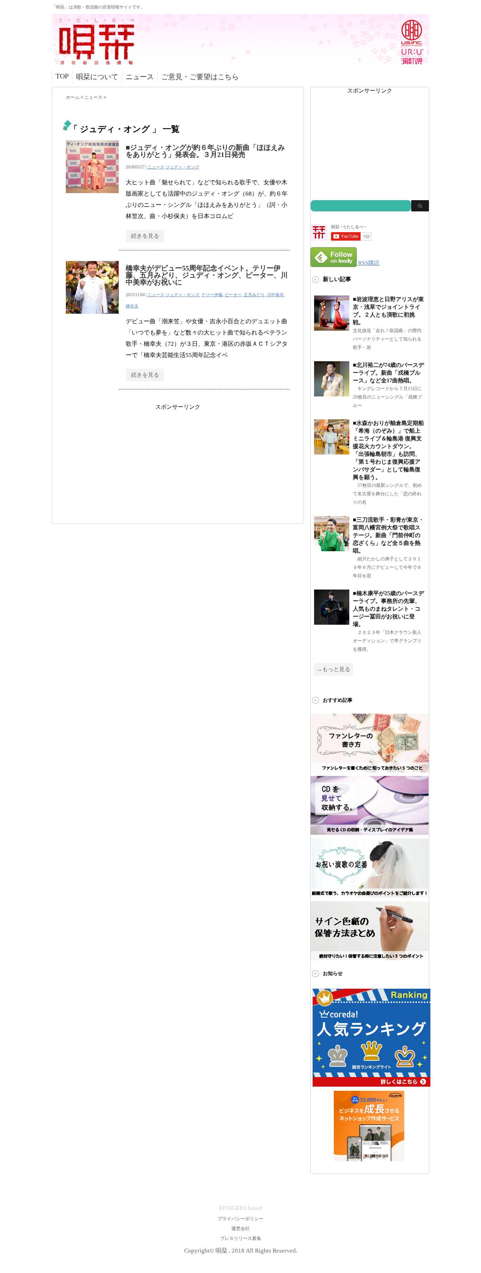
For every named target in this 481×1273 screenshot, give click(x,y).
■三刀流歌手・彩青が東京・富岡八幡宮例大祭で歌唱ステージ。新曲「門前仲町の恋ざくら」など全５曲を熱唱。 (388, 535)
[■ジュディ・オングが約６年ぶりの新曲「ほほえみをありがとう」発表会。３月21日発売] (92, 197)
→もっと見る (333, 669)
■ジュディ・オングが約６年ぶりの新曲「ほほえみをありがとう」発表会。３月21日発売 (205, 151)
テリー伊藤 (212, 294)
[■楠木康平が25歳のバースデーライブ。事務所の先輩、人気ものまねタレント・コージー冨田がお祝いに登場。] (331, 621)
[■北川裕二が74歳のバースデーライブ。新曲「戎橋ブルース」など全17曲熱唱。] (331, 393)
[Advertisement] (178, 460)
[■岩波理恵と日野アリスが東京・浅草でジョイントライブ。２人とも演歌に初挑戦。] (331, 327)
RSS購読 (369, 263)
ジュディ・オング (182, 167)
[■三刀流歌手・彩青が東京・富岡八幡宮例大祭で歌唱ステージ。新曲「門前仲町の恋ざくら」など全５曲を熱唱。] (331, 548)
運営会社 (240, 1228)
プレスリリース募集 (240, 1238)
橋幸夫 (132, 306)
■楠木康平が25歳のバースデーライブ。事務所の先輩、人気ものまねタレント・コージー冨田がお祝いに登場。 (388, 608)
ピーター (233, 294)
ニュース (140, 77)
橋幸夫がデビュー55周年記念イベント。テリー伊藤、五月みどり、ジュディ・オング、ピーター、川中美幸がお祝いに (207, 275)
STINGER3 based (240, 1208)
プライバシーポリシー (240, 1218)
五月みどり (254, 294)
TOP (62, 76)
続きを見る (145, 236)
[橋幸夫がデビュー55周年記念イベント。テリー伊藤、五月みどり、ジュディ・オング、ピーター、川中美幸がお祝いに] (92, 317)
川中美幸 (275, 294)
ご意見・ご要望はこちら (200, 77)
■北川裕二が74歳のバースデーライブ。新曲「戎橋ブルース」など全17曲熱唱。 (388, 372)
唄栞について (97, 77)
